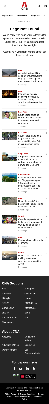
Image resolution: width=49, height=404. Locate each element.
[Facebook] (14, 369)
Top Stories (7, 15)
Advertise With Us (10, 345)
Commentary (24, 174)
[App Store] (18, 376)
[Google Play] (14, 376)
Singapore (35, 15)
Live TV (6, 313)
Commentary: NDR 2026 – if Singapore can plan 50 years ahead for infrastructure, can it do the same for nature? (30, 183)
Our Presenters (9, 350)
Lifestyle (6, 298)
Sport (27, 313)
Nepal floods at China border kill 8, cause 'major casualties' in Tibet (30, 204)
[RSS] (34, 369)
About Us (6, 337)
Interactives (30, 308)
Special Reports (10, 317)
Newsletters (7, 322)
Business (6, 293)
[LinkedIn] (27, 369)
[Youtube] (20, 368)
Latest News (21, 15)
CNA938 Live (31, 303)
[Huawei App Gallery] (28, 376)
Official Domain (11, 394)
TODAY (6, 303)
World (21, 216)
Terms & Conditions (27, 394)
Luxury (27, 298)
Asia (20, 70)
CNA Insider (30, 293)
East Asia (22, 112)
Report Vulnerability (22, 397)
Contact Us (29, 345)
